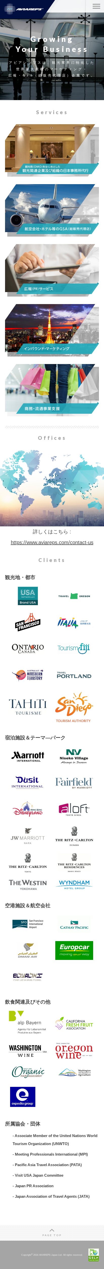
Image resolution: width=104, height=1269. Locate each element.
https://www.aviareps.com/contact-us (52, 542)
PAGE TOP (52, 1235)
